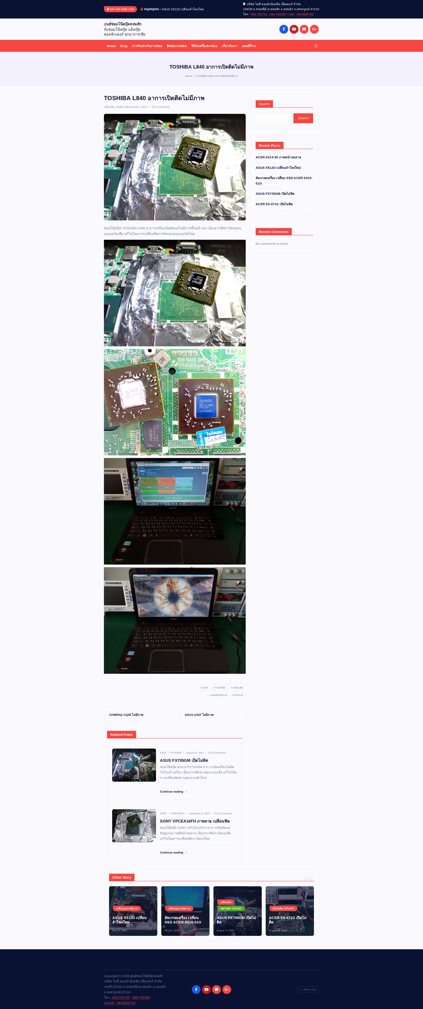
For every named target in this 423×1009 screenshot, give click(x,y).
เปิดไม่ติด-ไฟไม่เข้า (179, 908)
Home (111, 46)
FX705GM (175, 752)
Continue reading (172, 791)
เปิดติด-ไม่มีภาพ (124, 107)
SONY (163, 813)
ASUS (163, 752)
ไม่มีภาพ (238, 695)
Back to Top (310, 989)
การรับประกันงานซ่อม (147, 46)
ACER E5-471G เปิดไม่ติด (274, 204)
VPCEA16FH (177, 813)
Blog (123, 46)
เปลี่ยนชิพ (109, 107)
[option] (133, 911)
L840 (205, 687)
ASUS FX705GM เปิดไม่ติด (275, 193)
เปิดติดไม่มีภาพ (219, 695)
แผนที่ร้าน (249, 46)
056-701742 (259, 14)
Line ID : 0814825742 (119, 1003)
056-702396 (278, 14)
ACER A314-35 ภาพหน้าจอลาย (278, 157)
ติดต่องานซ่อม (177, 46)
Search (264, 104)
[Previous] (305, 877)
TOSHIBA (220, 687)
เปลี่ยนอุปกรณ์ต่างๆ (127, 908)
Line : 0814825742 (301, 14)
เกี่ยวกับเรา (230, 46)
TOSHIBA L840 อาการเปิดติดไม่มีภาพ (217, 76)
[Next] (311, 877)
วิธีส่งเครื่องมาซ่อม (204, 46)
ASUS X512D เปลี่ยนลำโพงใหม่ (278, 167)
